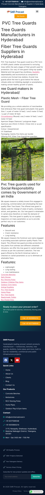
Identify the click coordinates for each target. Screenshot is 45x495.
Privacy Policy (17, 491)
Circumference (7, 116)
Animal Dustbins (7, 287)
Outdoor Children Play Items (12, 282)
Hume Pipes (5, 292)
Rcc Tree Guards (7, 295)
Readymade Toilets (8, 297)
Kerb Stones (6, 277)
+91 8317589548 (12, 2)
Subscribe (36, 476)
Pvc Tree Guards (7, 290)
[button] (37, 11)
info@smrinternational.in (33, 2)
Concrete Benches (8, 275)
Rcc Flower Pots (7, 300)
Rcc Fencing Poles (8, 280)
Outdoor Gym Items (9, 285)
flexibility (36, 72)
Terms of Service (29, 491)
